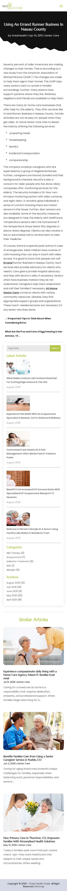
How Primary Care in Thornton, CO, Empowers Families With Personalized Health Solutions (31, 839)
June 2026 (12, 591)
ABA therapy (13, 553)
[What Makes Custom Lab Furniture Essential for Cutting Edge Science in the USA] (18, 367)
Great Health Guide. (40, 883)
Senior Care (52, 35)
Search (55, 348)
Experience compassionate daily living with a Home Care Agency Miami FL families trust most (30, 675)
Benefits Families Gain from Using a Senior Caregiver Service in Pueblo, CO (28, 758)
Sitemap (39, 886)
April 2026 (12, 599)
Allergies (11, 569)
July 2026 (12, 587)
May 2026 (12, 595)
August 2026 (13, 582)
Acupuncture (14, 557)
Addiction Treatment (18, 561)
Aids (9, 565)
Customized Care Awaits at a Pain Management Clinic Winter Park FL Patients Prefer (31, 453)
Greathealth (19, 35)
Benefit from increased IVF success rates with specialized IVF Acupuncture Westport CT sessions (33, 493)
